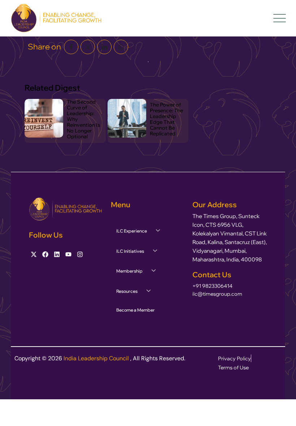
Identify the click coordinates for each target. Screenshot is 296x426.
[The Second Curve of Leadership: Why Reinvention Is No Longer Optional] (44, 118)
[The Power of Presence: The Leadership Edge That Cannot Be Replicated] (127, 118)
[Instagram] (80, 254)
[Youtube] (68, 254)
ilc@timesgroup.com (217, 294)
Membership (129, 271)
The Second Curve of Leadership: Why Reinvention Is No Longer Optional (83, 119)
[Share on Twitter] (88, 47)
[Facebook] (45, 254)
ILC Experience (131, 231)
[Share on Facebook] (71, 47)
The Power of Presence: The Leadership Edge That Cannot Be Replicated (166, 119)
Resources (127, 291)
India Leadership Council (97, 358)
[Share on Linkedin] (104, 47)
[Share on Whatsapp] (121, 47)
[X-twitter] (34, 254)
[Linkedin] (57, 254)
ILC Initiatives (130, 251)
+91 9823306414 (212, 286)
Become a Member (135, 310)
